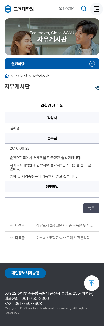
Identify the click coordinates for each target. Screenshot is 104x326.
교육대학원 (24, 9)
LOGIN (68, 9)
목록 (91, 208)
